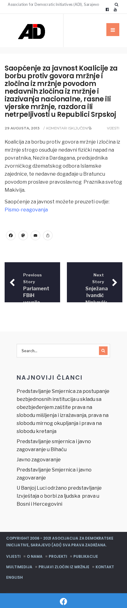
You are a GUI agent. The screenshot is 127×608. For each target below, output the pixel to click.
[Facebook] (107, 9)
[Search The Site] (118, 4)
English (14, 577)
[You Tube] (115, 9)
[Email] (35, 236)
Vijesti (113, 128)
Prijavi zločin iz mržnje (64, 566)
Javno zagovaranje (39, 460)
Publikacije (85, 556)
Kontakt (105, 566)
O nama (35, 556)
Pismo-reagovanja (26, 210)
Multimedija (19, 566)
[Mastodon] (23, 236)
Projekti (58, 556)
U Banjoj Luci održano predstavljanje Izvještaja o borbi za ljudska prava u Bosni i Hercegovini (59, 496)
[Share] (48, 236)
